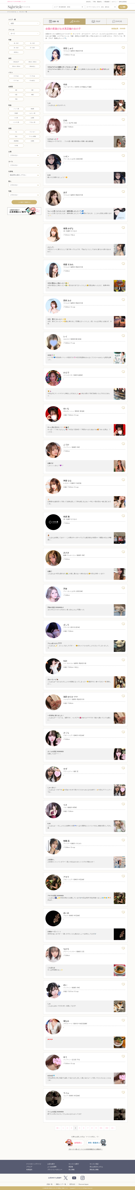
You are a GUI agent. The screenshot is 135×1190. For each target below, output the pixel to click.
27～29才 (32, 47)
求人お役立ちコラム (96, 1167)
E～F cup (16, 80)
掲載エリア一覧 (61, 1184)
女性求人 (88, 1)
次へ (112, 1128)
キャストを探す (74, 1164)
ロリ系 (16, 117)
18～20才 (16, 43)
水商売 (32, 141)
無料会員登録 (123, 1)
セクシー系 (32, 113)
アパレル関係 (32, 136)
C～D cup (32, 76)
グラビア (29, 1167)
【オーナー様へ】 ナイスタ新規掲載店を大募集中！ (85, 1149)
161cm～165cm (16, 66)
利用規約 (29, 1169)
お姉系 (32, 117)
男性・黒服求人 (97, 1)
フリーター (32, 132)
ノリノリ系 (16, 108)
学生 (16, 136)
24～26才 (16, 47)
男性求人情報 (94, 1169)
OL (16, 132)
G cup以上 (32, 80)
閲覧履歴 (106, 1)
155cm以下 (16, 61)
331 (101, 1128)
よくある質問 (51, 1167)
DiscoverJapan (83, 1184)
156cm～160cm (32, 61)
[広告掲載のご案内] (24, 211)
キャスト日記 (94, 1164)
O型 (16, 94)
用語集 (71, 1167)
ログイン (114, 1)
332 (107, 1128)
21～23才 (32, 43)
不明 (16, 99)
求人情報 (71, 1169)
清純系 (32, 108)
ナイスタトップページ (33, 1164)
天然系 (16, 113)
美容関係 (16, 141)
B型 (32, 90)
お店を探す (51, 1164)
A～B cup (16, 76)
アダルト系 (32, 122)
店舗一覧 (50, 1184)
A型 (16, 90)
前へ (58, 1128)
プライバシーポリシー (54, 1169)
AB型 (32, 94)
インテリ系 (16, 122)
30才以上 (16, 52)
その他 (16, 145)
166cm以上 (32, 66)
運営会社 (72, 1184)
